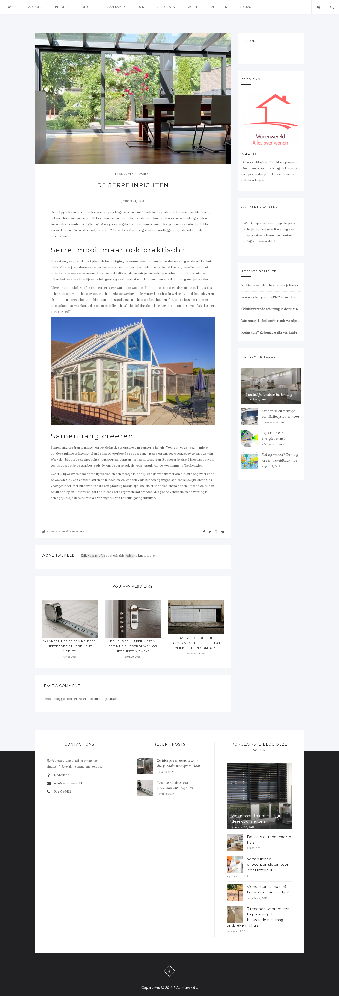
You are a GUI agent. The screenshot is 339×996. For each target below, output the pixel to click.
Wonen (193, 7)
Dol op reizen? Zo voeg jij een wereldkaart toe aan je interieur (280, 460)
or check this (103, 556)
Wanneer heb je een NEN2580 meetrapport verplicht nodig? (69, 646)
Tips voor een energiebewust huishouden (273, 438)
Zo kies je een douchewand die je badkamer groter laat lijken (271, 285)
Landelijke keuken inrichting (269, 394)
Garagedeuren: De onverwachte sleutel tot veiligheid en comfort (196, 643)
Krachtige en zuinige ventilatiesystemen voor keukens (284, 416)
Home (10, 7)
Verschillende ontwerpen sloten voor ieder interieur (267, 864)
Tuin (140, 7)
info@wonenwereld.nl (69, 783)
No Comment (78, 531)
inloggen (60, 699)
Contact (246, 7)
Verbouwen (166, 7)
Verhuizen (219, 7)
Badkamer (34, 7)
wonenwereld (59, 531)
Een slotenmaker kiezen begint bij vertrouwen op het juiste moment (133, 646)
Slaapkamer (115, 7)
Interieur (62, 7)
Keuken (88, 7)
